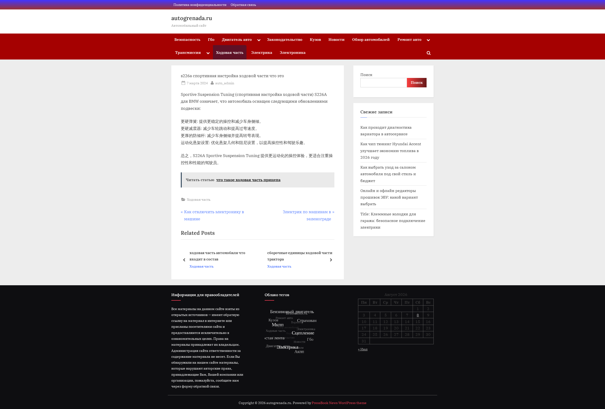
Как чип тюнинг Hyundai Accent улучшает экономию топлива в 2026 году (390, 150)
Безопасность (187, 39)
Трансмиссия (188, 52)
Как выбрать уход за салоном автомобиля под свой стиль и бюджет (388, 174)
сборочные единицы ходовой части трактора (233, 255)
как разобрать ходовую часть (304, 256)
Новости (336, 39)
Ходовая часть (229, 52)
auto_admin (224, 83)
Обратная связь (243, 4)
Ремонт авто (409, 39)
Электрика (261, 52)
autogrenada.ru (191, 18)
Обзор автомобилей (371, 39)
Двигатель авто (237, 39)
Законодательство (284, 39)
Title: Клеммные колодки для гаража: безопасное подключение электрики (392, 220)
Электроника (293, 52)
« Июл (362, 349)
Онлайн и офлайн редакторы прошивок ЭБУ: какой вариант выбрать (389, 197)
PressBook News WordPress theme (339, 403)
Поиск (366, 74)
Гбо (211, 39)
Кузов (315, 39)
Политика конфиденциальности (199, 4)
